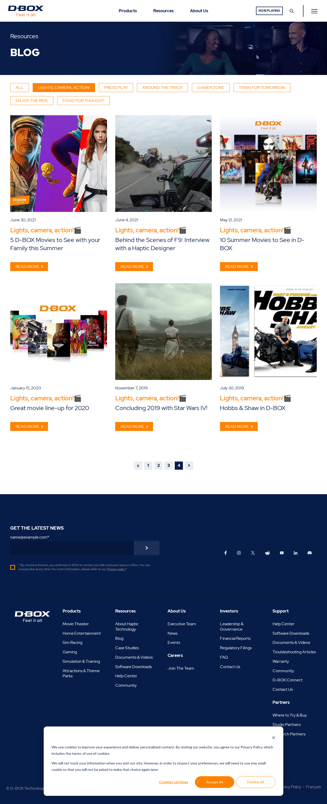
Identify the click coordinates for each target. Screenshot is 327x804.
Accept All (214, 782)
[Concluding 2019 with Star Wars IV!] (163, 331)
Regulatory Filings (236, 647)
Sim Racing (72, 642)
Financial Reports (235, 638)
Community (126, 685)
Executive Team (182, 624)
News (173, 633)
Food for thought (83, 100)
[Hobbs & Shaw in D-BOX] (268, 331)
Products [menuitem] (128, 11)
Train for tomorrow (262, 87)
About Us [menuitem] (199, 11)
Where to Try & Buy (290, 715)
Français (313, 786)
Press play (116, 87)
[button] (138, 466)
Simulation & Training (81, 661)
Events (174, 642)
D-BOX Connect (287, 680)
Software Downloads (133, 666)
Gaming (70, 652)
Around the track (162, 87)
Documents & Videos (134, 657)
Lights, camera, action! (64, 87)
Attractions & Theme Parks (81, 673)
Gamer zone (210, 87)
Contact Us (230, 666)
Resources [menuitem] (163, 11)
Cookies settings (173, 782)
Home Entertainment (82, 633)
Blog (119, 638)
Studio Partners (287, 724)
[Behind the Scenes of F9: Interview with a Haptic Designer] (163, 163)
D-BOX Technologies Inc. (32, 788)
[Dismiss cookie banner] (273, 737)
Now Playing (269, 11)
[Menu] (315, 11)
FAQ (224, 657)
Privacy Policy (289, 786)
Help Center (126, 676)
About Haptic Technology (126, 626)
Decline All (255, 782)
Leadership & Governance (231, 626)
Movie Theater (76, 624)
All (20, 87)
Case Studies (127, 647)
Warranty (281, 661)
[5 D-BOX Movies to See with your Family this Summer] (58, 163)
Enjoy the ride (32, 100)
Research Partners (289, 734)
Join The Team (181, 668)
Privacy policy (116, 569)
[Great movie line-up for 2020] (58, 331)
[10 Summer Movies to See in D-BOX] (268, 163)
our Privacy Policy (248, 747)
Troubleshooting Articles (294, 652)
